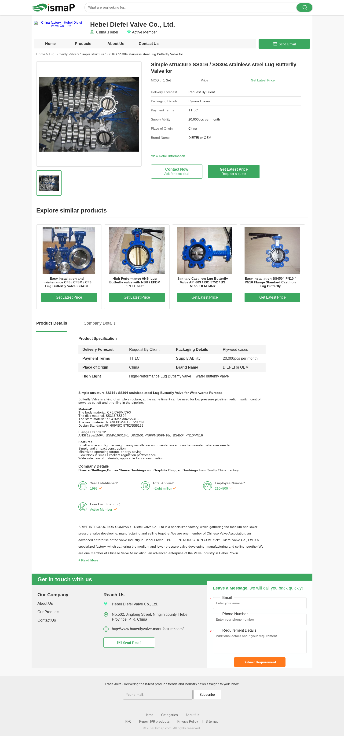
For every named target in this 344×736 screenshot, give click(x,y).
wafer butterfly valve (212, 376)
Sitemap (212, 721)
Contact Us (149, 44)
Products (83, 44)
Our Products (48, 612)
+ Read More (88, 560)
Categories (169, 715)
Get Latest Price (263, 80)
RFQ (128, 721)
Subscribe (207, 694)
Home (50, 44)
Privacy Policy (187, 721)
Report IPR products (154, 721)
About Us (115, 44)
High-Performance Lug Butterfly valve (160, 376)
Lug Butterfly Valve (64, 54)
